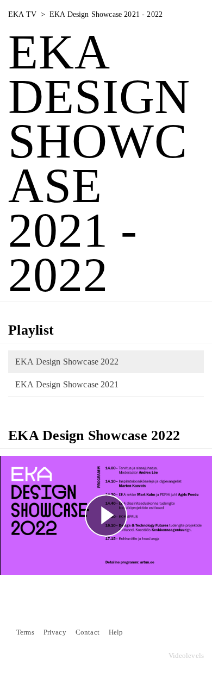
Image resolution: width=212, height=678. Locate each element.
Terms (25, 632)
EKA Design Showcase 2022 (67, 361)
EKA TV (22, 14)
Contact (87, 632)
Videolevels (186, 656)
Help (116, 632)
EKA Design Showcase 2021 (67, 384)
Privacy (54, 632)
